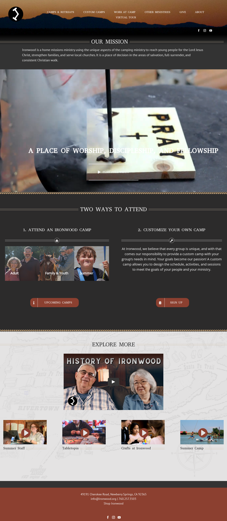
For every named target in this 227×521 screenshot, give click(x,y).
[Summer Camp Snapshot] (202, 432)
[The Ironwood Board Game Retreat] (84, 432)
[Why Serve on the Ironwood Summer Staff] (25, 432)
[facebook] (198, 30)
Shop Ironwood (113, 503)
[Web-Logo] (15, 3)
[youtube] (210, 30)
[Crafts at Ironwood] (143, 432)
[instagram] (204, 30)
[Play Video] (113, 382)
